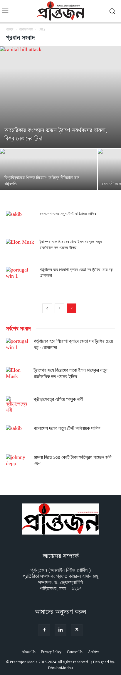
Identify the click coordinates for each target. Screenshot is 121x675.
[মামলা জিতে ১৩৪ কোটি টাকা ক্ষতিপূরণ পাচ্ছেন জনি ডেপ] (17, 466)
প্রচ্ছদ (9, 29)
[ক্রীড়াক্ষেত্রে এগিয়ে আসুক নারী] (17, 408)
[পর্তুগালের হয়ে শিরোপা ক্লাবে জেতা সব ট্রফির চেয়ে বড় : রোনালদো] (20, 277)
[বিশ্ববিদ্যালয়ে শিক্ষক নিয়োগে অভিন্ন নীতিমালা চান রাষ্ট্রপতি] (48, 172)
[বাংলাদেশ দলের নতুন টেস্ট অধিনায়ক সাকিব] (20, 221)
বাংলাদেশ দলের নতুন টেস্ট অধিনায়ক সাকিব (68, 214)
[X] (77, 630)
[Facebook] (44, 630)
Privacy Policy (51, 652)
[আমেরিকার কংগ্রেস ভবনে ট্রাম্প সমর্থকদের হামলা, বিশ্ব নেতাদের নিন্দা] (60, 97)
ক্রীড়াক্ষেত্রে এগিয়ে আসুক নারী (58, 399)
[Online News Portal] (60, 11)
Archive (93, 652)
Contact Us (75, 652)
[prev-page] (47, 308)
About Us (29, 652)
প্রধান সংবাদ (26, 29)
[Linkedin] (60, 630)
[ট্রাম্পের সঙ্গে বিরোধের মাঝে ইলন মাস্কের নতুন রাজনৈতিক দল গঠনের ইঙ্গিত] (20, 249)
